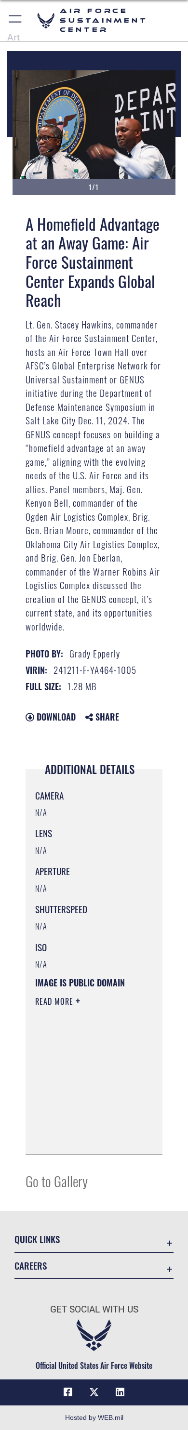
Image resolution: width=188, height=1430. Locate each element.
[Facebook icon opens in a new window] (68, 1392)
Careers (30, 1266)
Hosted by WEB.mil (94, 1417)
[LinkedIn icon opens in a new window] (120, 1392)
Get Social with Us (94, 1309)
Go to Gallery (57, 1180)
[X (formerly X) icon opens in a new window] (94, 1392)
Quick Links (37, 1239)
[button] (15, 20)
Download (55, 716)
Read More (55, 1001)
